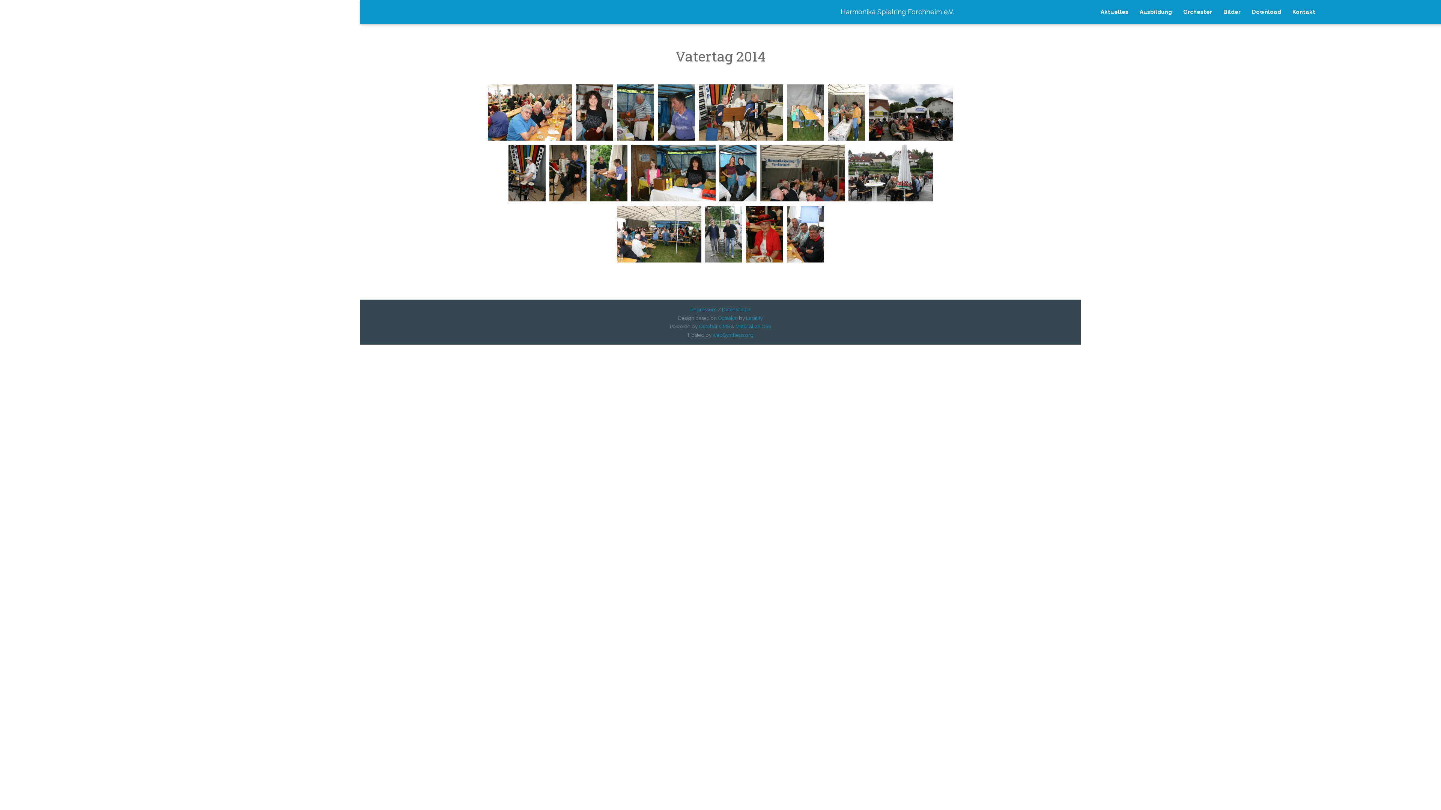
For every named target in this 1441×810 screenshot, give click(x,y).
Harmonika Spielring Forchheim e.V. (897, 12)
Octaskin (728, 318)
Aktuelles (1114, 12)
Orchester (1197, 12)
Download (1266, 12)
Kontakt (1303, 12)
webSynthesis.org (733, 335)
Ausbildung (1156, 12)
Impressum (703, 309)
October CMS (714, 326)
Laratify (754, 318)
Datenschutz (736, 309)
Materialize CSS (753, 326)
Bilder (1232, 12)
